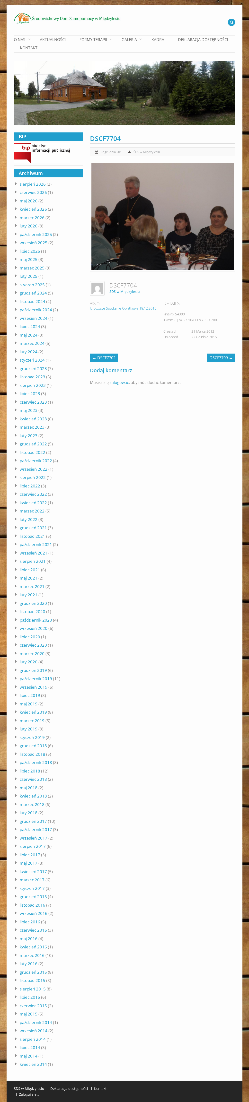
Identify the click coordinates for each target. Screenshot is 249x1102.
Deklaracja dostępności (203, 39)
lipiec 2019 (30, 695)
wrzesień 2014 (33, 1030)
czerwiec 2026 (33, 192)
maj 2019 (28, 704)
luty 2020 (28, 662)
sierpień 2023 (33, 385)
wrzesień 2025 (33, 242)
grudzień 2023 (33, 368)
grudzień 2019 (33, 670)
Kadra (157, 39)
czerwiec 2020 (33, 645)
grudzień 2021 (33, 527)
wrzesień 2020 (33, 628)
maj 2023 (28, 410)
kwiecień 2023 (33, 419)
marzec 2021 (32, 586)
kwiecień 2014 (33, 1064)
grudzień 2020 (33, 603)
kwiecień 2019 (33, 712)
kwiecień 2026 (33, 209)
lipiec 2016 (30, 922)
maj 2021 (28, 578)
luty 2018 (28, 813)
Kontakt (28, 48)
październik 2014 (36, 1022)
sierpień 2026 (33, 184)
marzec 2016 (32, 955)
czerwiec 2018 (33, 779)
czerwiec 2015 (33, 1005)
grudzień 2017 (33, 821)
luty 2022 (28, 519)
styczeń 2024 (32, 360)
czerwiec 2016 (33, 930)
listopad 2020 (32, 611)
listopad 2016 (32, 905)
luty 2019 (28, 729)
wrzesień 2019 (33, 687)
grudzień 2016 (33, 896)
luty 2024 (28, 352)
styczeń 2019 (32, 737)
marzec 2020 (32, 653)
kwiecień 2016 (33, 947)
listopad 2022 (32, 452)
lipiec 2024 (30, 326)
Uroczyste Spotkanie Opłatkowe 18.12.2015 (123, 308)
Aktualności (53, 39)
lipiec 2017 (30, 855)
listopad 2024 (32, 301)
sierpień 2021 (33, 561)
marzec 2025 (32, 268)
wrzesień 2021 (33, 553)
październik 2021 (36, 544)
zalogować (119, 382)
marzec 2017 (32, 880)
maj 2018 (28, 787)
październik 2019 (36, 678)
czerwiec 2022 (33, 494)
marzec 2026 (32, 217)
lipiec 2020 (30, 637)
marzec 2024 (32, 343)
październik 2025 (36, 234)
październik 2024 (36, 309)
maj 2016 (28, 938)
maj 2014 (28, 1056)
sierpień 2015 (33, 989)
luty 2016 (28, 963)
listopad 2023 (32, 377)
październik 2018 (36, 762)
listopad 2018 (32, 754)
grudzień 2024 (33, 293)
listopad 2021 (32, 536)
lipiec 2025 (30, 251)
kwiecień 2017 (33, 871)
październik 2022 (36, 460)
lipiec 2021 (30, 570)
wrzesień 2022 (33, 469)
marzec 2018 (32, 804)
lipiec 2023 (30, 393)
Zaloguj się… (29, 1094)
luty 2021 (28, 595)
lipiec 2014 (30, 1047)
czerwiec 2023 (33, 402)
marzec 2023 (32, 427)
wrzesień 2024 (33, 318)
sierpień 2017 (33, 846)
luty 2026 (28, 226)
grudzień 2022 (33, 444)
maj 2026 (28, 201)
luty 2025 (28, 276)
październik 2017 (36, 829)
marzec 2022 (32, 511)
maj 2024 (28, 335)
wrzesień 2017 (33, 838)
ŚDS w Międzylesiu (146, 152)
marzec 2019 (32, 720)
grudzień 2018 (33, 745)
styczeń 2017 (32, 888)
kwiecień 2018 (33, 796)
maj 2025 (28, 259)
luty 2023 (28, 435)
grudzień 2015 (33, 972)
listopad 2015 (32, 980)
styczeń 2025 (32, 284)
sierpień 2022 (33, 477)
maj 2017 (28, 863)
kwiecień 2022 (33, 502)
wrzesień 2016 (33, 913)
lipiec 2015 (30, 997)
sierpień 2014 (33, 1039)
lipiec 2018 (30, 771)
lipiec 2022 (30, 486)
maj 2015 (28, 1014)
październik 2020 (36, 620)
